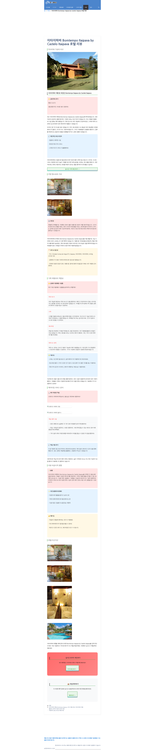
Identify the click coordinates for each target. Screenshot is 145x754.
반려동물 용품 (69, 7)
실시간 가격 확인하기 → (72, 169)
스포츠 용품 (79, 7)
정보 (91, 7)
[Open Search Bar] (99, 7)
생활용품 (61, 7)
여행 (86, 7)
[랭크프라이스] (51, 2)
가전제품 (48, 7)
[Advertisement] (72, 25)
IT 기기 (54, 7)
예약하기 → (72, 695)
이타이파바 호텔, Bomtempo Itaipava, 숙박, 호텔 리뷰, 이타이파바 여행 (66, 707)
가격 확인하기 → (72, 669)
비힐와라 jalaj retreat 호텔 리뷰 (56, 710)
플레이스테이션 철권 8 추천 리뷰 (57, 708)
